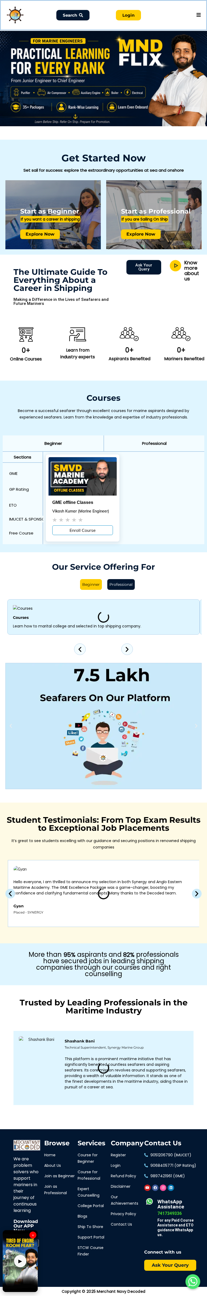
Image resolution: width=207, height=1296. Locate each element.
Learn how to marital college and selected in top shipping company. (77, 626)
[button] (53, 443)
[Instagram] (163, 1188)
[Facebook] (155, 1188)
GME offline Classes (72, 502)
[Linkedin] (171, 1188)
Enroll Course (83, 530)
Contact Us (162, 1143)
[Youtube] (147, 1188)
